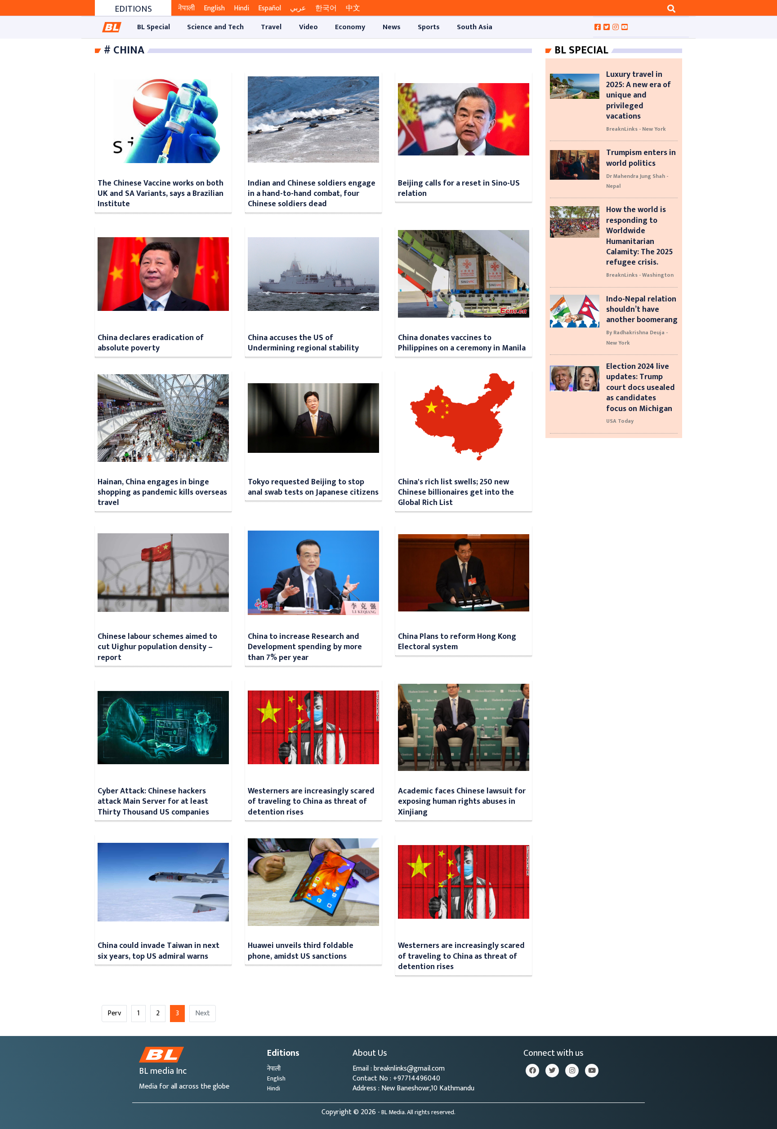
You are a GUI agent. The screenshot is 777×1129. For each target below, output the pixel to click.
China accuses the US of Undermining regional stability (303, 342)
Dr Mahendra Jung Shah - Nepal (637, 181)
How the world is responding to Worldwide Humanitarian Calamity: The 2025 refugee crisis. (639, 236)
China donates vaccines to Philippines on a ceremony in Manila (462, 342)
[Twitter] (552, 1070)
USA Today (620, 420)
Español (269, 8)
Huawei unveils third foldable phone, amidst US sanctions (300, 950)
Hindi (241, 8)
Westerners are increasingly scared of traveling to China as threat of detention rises (311, 801)
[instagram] (572, 1070)
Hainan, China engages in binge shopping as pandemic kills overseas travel (162, 492)
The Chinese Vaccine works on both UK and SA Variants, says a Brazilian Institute (160, 194)
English (214, 8)
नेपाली (186, 8)
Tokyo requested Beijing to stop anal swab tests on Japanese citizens (313, 487)
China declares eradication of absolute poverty (151, 342)
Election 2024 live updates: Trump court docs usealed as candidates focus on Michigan (640, 387)
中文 (353, 8)
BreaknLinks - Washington (640, 274)
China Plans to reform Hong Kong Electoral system (457, 641)
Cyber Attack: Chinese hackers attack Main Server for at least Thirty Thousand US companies (153, 801)
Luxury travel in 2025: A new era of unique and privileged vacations (638, 95)
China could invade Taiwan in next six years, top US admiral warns (158, 950)
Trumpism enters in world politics (641, 157)
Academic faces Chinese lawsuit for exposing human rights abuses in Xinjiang (462, 801)
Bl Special (581, 50)
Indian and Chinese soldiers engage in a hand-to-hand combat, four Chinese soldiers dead (311, 194)
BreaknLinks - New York (636, 128)
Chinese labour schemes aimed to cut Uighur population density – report (157, 647)
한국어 (326, 8)
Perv (114, 1013)
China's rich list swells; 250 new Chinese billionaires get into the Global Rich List (456, 492)
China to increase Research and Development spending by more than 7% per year (305, 647)
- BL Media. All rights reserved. (416, 1112)
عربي (298, 8)
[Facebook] (532, 1070)
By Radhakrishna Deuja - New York (637, 337)
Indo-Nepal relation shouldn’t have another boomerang (642, 309)
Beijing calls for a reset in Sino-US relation (459, 188)
